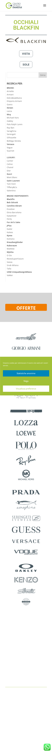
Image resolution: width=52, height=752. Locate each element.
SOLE (26, 64)
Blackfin (11, 199)
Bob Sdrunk (12, 202)
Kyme (9, 235)
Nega (26, 381)
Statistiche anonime (26, 373)
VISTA (26, 54)
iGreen (10, 107)
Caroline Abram (14, 205)
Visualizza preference (26, 388)
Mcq (9, 114)
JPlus (9, 225)
